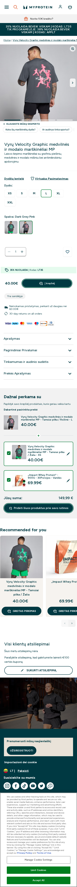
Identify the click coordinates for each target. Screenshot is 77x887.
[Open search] (15, 7)
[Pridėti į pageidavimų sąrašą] (67, 252)
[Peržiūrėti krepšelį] (70, 7)
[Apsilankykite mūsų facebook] (15, 785)
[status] (15, 251)
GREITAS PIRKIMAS (24, 611)
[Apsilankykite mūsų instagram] (7, 785)
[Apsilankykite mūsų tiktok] (24, 785)
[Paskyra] (60, 7)
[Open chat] (50, 785)
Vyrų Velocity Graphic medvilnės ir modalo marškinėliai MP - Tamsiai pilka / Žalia (21, 588)
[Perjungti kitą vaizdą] (73, 82)
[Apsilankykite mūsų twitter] (41, 785)
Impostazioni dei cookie (20, 762)
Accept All (38, 880)
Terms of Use (44, 853)
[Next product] (72, 623)
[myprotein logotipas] (37, 7)
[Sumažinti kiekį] (9, 251)
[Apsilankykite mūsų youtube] (33, 785)
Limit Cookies (38, 870)
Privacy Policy (24, 853)
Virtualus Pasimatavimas (51, 178)
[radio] (9, 193)
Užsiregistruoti (21, 750)
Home (7, 40)
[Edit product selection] (68, 454)
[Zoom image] (73, 49)
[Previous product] (64, 623)
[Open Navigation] (6, 7)
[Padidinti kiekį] (22, 251)
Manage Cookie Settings (38, 859)
